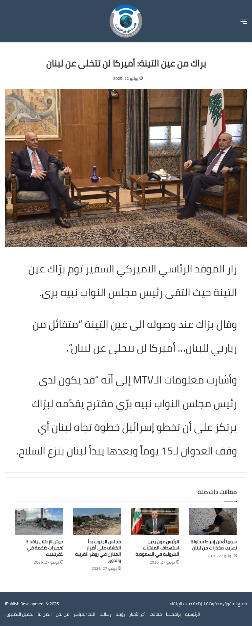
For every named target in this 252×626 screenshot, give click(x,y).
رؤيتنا (120, 614)
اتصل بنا (45, 614)
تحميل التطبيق (20, 614)
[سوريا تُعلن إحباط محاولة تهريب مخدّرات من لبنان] (213, 521)
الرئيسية (192, 614)
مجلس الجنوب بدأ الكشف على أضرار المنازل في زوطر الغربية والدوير (98, 551)
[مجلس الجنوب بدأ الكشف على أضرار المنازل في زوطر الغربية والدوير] (97, 521)
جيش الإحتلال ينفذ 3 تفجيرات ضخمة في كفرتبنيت (44, 547)
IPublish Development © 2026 (32, 604)
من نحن (62, 614)
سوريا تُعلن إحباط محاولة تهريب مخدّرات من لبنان (214, 544)
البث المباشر (84, 614)
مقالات (156, 614)
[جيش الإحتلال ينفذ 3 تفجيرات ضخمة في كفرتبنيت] (39, 521)
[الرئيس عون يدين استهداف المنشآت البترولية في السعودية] (155, 521)
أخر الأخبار (137, 614)
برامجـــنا (173, 614)
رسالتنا (105, 614)
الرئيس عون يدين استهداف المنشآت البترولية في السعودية (157, 547)
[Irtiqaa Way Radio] (126, 21)
